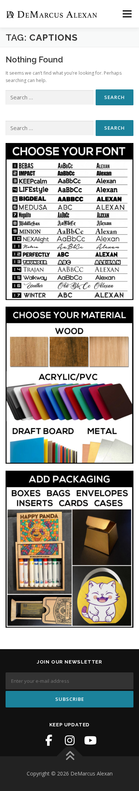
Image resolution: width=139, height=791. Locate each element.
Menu (126, 14)
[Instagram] (69, 740)
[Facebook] (48, 740)
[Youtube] (90, 740)
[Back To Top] (69, 756)
